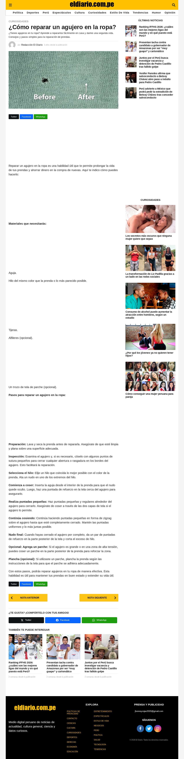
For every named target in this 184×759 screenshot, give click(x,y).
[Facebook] (140, 728)
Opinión (170, 12)
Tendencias (140, 12)
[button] (10, 5)
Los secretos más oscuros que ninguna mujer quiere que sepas (148, 237)
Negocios (99, 726)
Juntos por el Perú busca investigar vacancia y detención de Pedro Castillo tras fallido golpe (101, 667)
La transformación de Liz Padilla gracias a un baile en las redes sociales (149, 275)
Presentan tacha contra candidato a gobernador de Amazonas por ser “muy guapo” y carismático (62, 667)
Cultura (80, 12)
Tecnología (100, 744)
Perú (46, 12)
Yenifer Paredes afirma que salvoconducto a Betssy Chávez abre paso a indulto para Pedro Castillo (155, 78)
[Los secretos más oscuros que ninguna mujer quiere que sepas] (150, 219)
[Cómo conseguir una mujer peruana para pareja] (150, 376)
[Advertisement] (63, 142)
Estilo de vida (119, 12)
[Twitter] (149, 728)
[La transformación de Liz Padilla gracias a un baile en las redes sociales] (150, 258)
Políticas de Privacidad (73, 712)
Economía (72, 747)
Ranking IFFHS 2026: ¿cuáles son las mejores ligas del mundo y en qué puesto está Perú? (23, 667)
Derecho (71, 742)
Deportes (33, 12)
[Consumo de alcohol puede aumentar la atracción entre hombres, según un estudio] (150, 296)
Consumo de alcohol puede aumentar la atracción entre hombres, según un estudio (148, 314)
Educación (72, 752)
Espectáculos (62, 12)
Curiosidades (97, 12)
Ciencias (71, 723)
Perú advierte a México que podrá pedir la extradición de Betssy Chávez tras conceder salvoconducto (156, 93)
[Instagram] (157, 728)
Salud (97, 740)
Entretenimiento (103, 711)
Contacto (72, 718)
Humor (156, 12)
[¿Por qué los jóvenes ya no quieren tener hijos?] (150, 337)
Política (18, 12)
